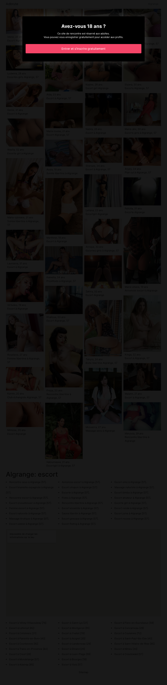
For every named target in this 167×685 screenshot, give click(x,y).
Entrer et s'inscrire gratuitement (83, 48)
